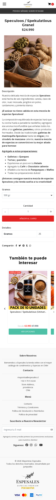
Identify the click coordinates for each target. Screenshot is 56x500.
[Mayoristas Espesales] (28, 4)
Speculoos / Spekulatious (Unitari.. (28, 311)
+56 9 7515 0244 (28, 381)
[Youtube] (41, 445)
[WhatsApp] (36, 445)
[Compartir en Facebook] (16, 245)
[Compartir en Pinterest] (23, 245)
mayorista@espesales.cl (28, 377)
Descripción (8, 91)
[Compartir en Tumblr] (27, 245)
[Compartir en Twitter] (20, 245)
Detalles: (6, 227)
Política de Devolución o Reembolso (28, 411)
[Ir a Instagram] (31, 445)
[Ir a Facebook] (26, 445)
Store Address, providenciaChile (28, 387)
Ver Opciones (28, 331)
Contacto (28, 404)
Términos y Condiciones (28, 407)
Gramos (6, 189)
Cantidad (28, 205)
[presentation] (4, 308)
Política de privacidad (28, 414)
